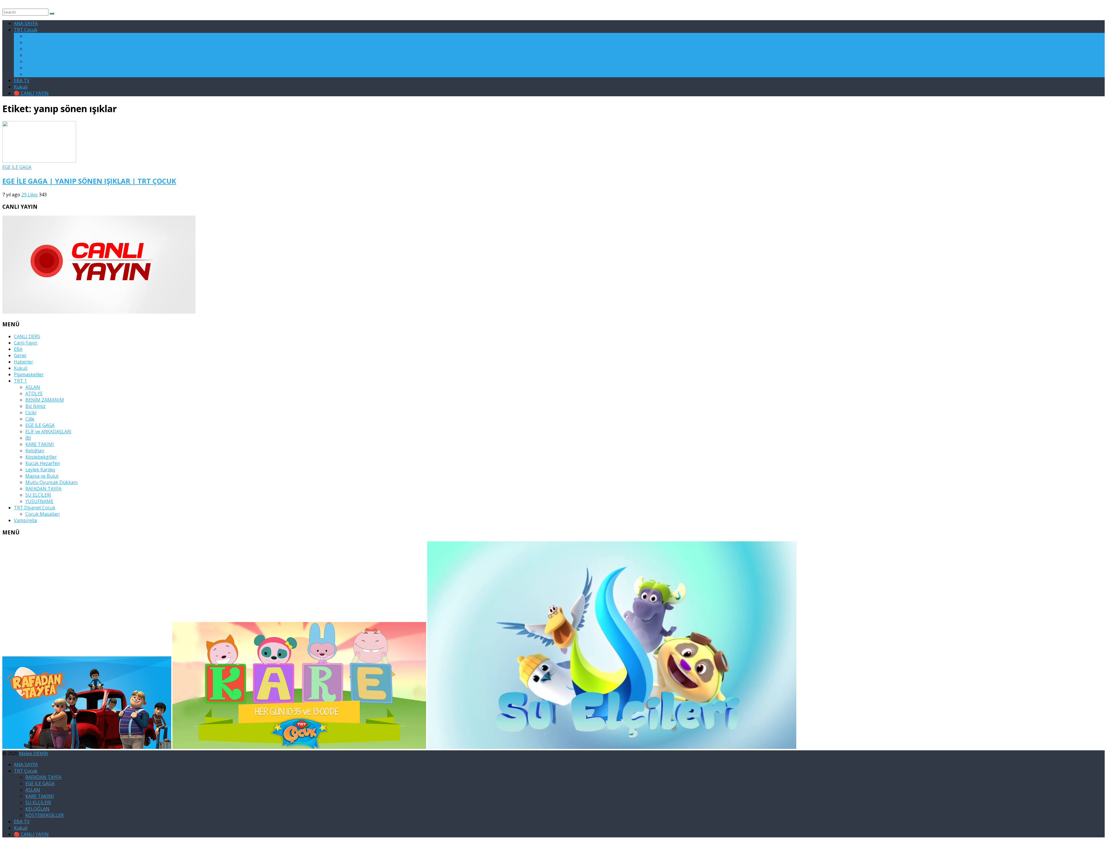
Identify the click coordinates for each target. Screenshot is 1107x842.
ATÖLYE (34, 393)
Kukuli (20, 87)
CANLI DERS (27, 336)
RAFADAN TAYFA (43, 36)
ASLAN (32, 49)
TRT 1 (20, 381)
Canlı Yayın (25, 343)
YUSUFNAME (39, 501)
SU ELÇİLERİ (38, 61)
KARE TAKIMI (39, 55)
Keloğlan (34, 450)
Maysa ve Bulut (42, 476)
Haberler (23, 362)
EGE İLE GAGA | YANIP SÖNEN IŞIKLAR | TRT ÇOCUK (89, 181)
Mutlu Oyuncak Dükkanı (51, 482)
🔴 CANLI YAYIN (31, 93)
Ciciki (30, 412)
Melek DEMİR (33, 753)
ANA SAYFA (26, 23)
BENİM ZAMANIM (44, 400)
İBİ (28, 438)
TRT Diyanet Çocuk (34, 507)
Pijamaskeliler (29, 374)
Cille (29, 419)
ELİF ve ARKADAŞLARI (48, 431)
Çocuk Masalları (42, 514)
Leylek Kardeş (40, 469)
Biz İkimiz (35, 406)
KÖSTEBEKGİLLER (44, 74)
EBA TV (22, 80)
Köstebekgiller (41, 457)
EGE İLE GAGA (39, 42)
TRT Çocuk (25, 30)
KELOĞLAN (37, 68)
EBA (18, 349)
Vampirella (25, 520)
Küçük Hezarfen (42, 463)
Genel (20, 355)
